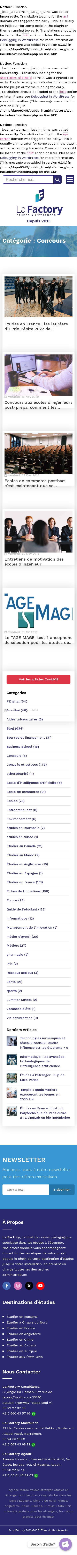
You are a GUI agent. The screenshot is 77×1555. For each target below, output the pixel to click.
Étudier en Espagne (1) (25, 873)
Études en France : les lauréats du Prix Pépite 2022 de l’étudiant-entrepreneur (36, 326)
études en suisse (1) (22, 837)
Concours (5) (17, 756)
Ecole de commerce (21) (26, 792)
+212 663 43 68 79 (16, 1444)
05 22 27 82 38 (13, 1408)
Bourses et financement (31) (29, 737)
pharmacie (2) (18, 954)
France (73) (16, 900)
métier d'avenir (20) (22, 937)
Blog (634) (15, 728)
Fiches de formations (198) (28, 891)
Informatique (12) (20, 918)
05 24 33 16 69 (13, 1439)
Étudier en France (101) (25, 882)
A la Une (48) (17, 710)
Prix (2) (12, 964)
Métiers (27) (16, 945)
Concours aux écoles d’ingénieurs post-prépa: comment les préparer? (38, 405)
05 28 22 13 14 (13, 1470)
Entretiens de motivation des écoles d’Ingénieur (34, 562)
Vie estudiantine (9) (22, 1018)
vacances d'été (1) (21, 1009)
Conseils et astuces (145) (27, 764)
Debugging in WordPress (19, 40)
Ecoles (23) (16, 801)
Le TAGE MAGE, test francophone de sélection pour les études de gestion (38, 640)
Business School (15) (23, 747)
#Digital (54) (17, 701)
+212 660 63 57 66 (17, 1413)
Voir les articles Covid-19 (38, 679)
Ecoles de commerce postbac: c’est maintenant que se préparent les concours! (35, 483)
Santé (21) (14, 982)
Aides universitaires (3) (25, 719)
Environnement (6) (21, 819)
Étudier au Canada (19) (25, 846)
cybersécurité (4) (20, 774)
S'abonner (61, 1189)
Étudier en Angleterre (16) (27, 864)
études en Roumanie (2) (26, 828)
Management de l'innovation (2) (32, 927)
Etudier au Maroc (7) (23, 855)
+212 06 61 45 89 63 (18, 1475)
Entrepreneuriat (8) (22, 810)
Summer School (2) (22, 1000)
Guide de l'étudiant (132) (26, 909)
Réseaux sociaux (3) (22, 973)
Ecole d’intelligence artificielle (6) (34, 783)
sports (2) (14, 991)
